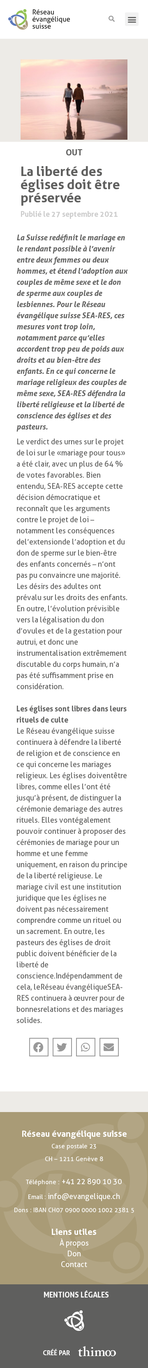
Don (74, 1253)
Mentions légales (76, 1295)
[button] (132, 19)
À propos (74, 1243)
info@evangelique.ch (84, 1196)
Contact (74, 1264)
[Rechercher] (111, 19)
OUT (74, 152)
